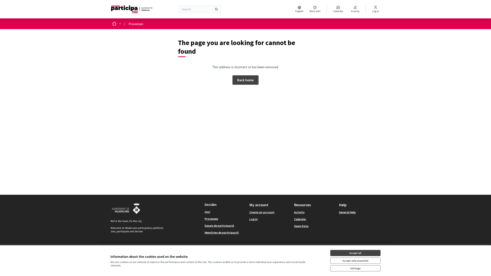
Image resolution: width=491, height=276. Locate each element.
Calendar (300, 219)
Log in (253, 219)
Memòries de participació (222, 232)
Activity (299, 212)
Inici (207, 212)
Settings (355, 268)
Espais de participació (219, 226)
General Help (347, 212)
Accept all (355, 253)
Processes (136, 24)
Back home (245, 80)
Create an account (261, 212)
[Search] (216, 9)
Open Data (301, 226)
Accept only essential (355, 260)
